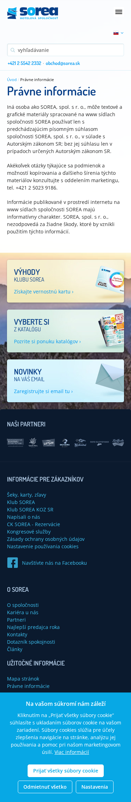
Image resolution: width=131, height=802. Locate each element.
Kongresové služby (29, 531)
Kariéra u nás (22, 612)
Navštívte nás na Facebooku (54, 562)
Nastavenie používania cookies (43, 546)
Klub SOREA (21, 502)
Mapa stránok (23, 678)
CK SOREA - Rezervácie (33, 524)
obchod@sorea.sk (63, 63)
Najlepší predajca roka (33, 627)
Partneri (16, 619)
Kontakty (17, 634)
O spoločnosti (23, 605)
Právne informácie (28, 686)
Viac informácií (71, 752)
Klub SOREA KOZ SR (30, 509)
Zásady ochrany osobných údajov (46, 539)
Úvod (12, 79)
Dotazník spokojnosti (31, 641)
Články (14, 649)
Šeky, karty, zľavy (26, 494)
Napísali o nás (23, 516)
